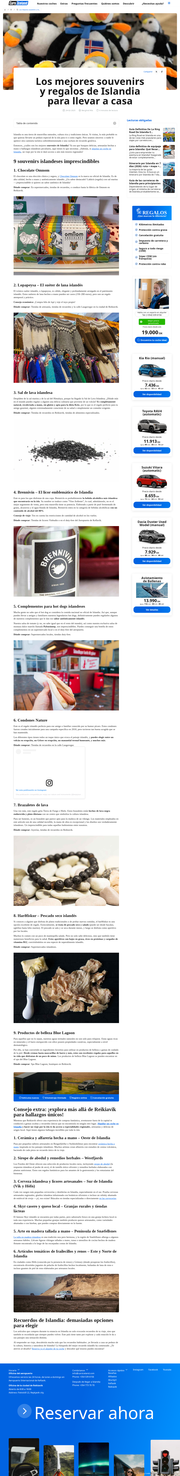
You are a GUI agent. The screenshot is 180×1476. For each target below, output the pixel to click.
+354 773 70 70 (87, 1385)
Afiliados (112, 1376)
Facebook (153, 1369)
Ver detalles (152, 609)
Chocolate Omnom (69, 176)
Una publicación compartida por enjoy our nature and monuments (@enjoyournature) (51, 794)
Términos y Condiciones (145, 1473)
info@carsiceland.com (83, 1373)
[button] (156, 71)
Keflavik (112, 1383)
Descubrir (128, 3)
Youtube (167, 1369)
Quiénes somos (110, 3)
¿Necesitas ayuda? (153, 3)
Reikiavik (112, 1387)
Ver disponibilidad (151, 394)
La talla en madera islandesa (27, 1237)
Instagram (138, 1369)
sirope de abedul (102, 1164)
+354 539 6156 (87, 1376)
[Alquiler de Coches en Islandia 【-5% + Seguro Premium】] (18, 3)
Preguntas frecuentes (84, 3)
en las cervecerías (107, 1198)
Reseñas (112, 1373)
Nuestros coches (47, 3)
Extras (64, 3)
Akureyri (112, 1380)
